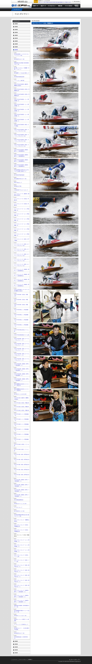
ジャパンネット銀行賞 (19, 80)
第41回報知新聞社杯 (18, 499)
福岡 (59, 2)
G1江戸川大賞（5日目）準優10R (21, 410)
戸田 (44, 2)
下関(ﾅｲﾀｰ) (67, 2)
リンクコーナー (14, 659)
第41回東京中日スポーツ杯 (20, 178)
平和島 (47, 2)
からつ (42, 2)
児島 (57, 2)
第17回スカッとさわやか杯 (20, 394)
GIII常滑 (53, 2)
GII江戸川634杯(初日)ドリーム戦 (21, 334)
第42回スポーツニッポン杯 (20, 503)
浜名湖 (50, 2)
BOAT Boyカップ (18, 182)
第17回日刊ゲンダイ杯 (19, 511)
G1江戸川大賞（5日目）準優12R (21, 402)
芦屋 (39, 2)
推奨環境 (30, 659)
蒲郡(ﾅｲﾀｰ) (62, 2)
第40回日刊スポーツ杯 (19, 633)
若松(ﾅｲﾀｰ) (72, 2)
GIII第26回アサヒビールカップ (21, 190)
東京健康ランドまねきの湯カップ (21, 73)
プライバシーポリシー (23, 659)
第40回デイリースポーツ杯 (20, 615)
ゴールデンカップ (18, 507)
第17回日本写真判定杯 (19, 175)
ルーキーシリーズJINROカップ (21, 624)
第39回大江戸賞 (17, 186)
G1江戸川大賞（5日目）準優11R (21, 406)
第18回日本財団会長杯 (19, 76)
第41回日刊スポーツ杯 (19, 59)
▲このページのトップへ (74, 659)
